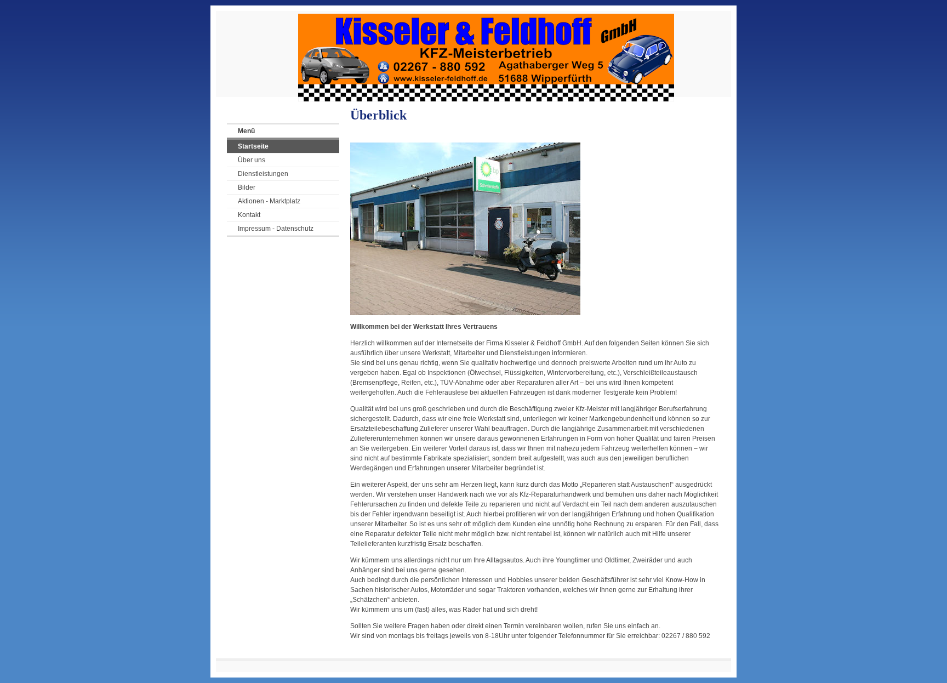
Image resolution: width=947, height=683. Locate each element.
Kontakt (249, 215)
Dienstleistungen (263, 174)
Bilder (246, 187)
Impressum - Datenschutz (275, 228)
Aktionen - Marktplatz (269, 201)
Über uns (251, 160)
